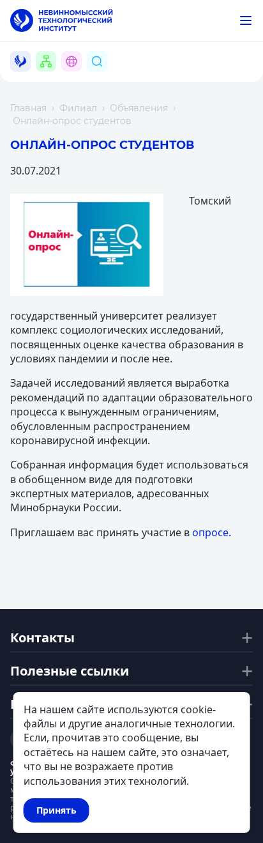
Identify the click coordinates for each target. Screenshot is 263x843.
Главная (28, 108)
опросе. (211, 532)
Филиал (78, 108)
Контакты (42, 638)
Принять (56, 810)
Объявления (139, 108)
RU (79, 76)
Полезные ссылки (69, 671)
